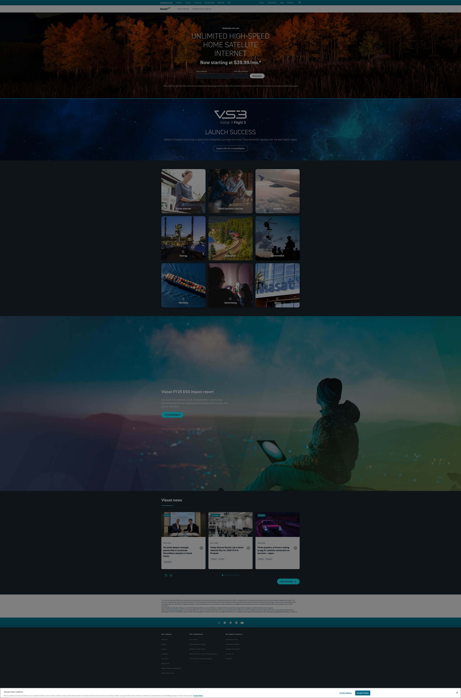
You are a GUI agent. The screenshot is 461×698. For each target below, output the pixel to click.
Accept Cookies (363, 693)
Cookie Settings (346, 693)
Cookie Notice (198, 696)
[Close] (457, 692)
